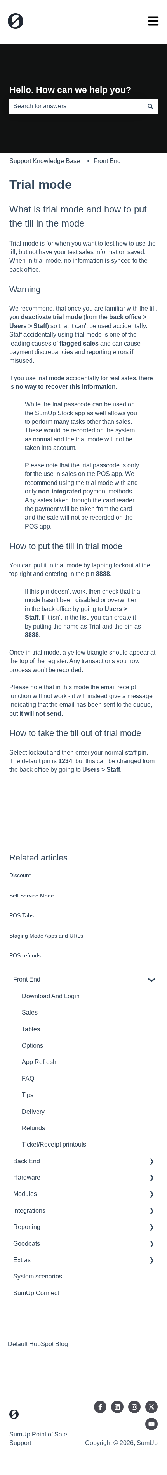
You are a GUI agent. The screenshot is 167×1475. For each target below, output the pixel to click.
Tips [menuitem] (27, 1095)
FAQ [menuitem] (28, 1078)
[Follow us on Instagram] (134, 1407)
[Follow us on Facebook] (100, 1407)
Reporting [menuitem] (26, 1227)
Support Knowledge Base (44, 161)
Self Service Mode (31, 895)
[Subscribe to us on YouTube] (151, 1424)
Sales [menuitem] (30, 1012)
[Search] (150, 106)
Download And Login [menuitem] (51, 996)
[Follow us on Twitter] (151, 1407)
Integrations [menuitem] (29, 1210)
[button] (151, 980)
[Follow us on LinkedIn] (117, 1407)
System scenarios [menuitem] (37, 1276)
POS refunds (25, 955)
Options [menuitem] (32, 1045)
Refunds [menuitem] (33, 1128)
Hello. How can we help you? (70, 90)
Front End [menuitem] (26, 979)
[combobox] (76, 106)
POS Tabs (21, 915)
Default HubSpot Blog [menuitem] (38, 1344)
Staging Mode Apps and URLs (46, 935)
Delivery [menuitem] (33, 1111)
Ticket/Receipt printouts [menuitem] (54, 1144)
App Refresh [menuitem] (39, 1062)
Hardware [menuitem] (26, 1177)
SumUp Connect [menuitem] (36, 1293)
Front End (107, 161)
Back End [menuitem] (26, 1161)
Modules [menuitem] (25, 1194)
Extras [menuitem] (22, 1260)
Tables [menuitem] (31, 1029)
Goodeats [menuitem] (26, 1243)
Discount (20, 875)
